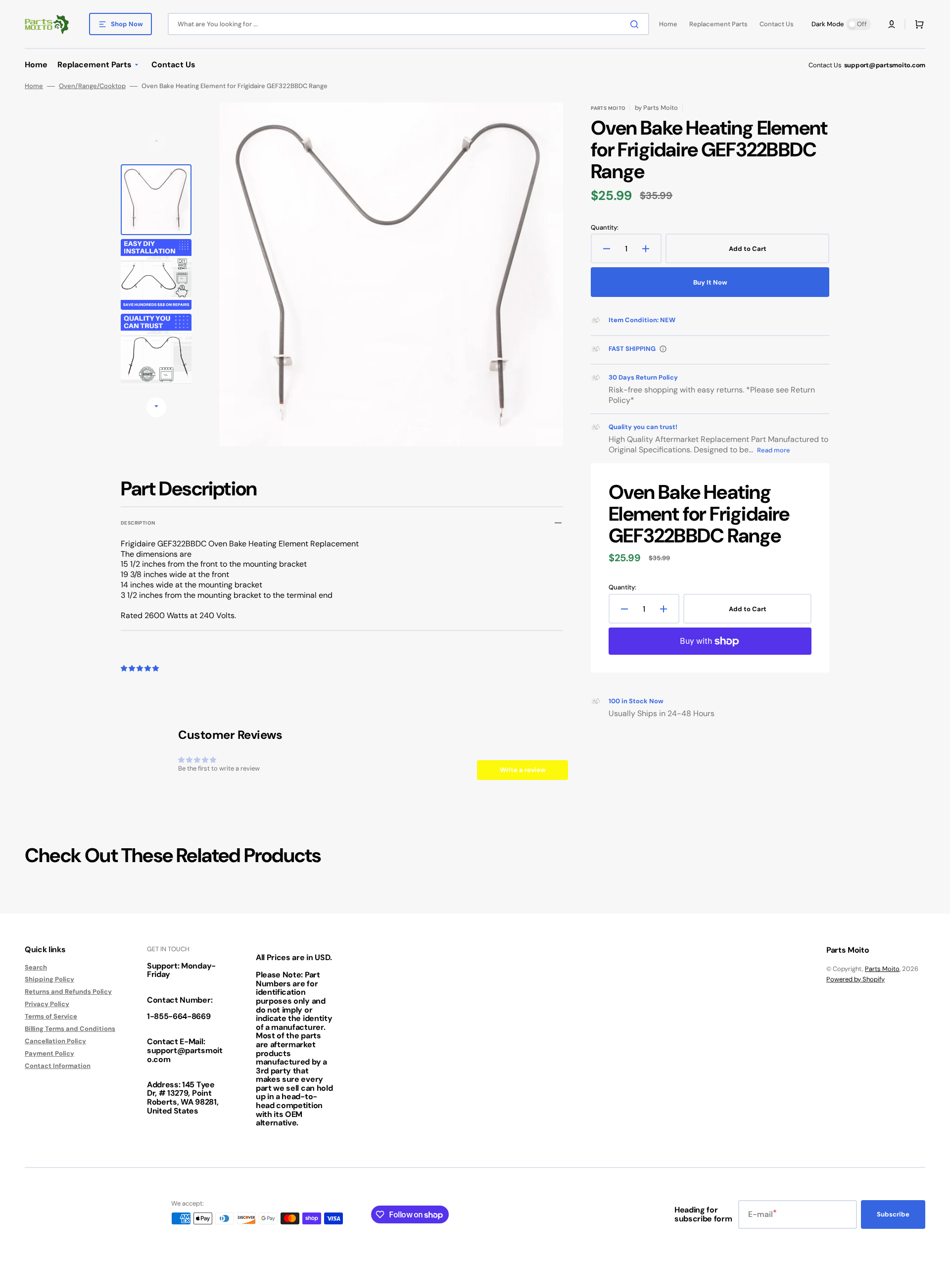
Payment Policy (49, 1053)
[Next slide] (156, 407)
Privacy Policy (47, 1004)
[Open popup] (663, 349)
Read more (773, 450)
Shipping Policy (49, 979)
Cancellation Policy (55, 1041)
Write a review (523, 770)
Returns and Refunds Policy (68, 991)
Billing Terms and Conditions (70, 1028)
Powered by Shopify (855, 979)
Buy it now (710, 282)
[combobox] (408, 24)
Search (36, 967)
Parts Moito (882, 969)
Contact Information (58, 1066)
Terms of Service (51, 1016)
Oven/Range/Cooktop (92, 86)
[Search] (636, 24)
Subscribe (893, 1214)
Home (34, 86)
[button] (891, 24)
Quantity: (604, 228)
